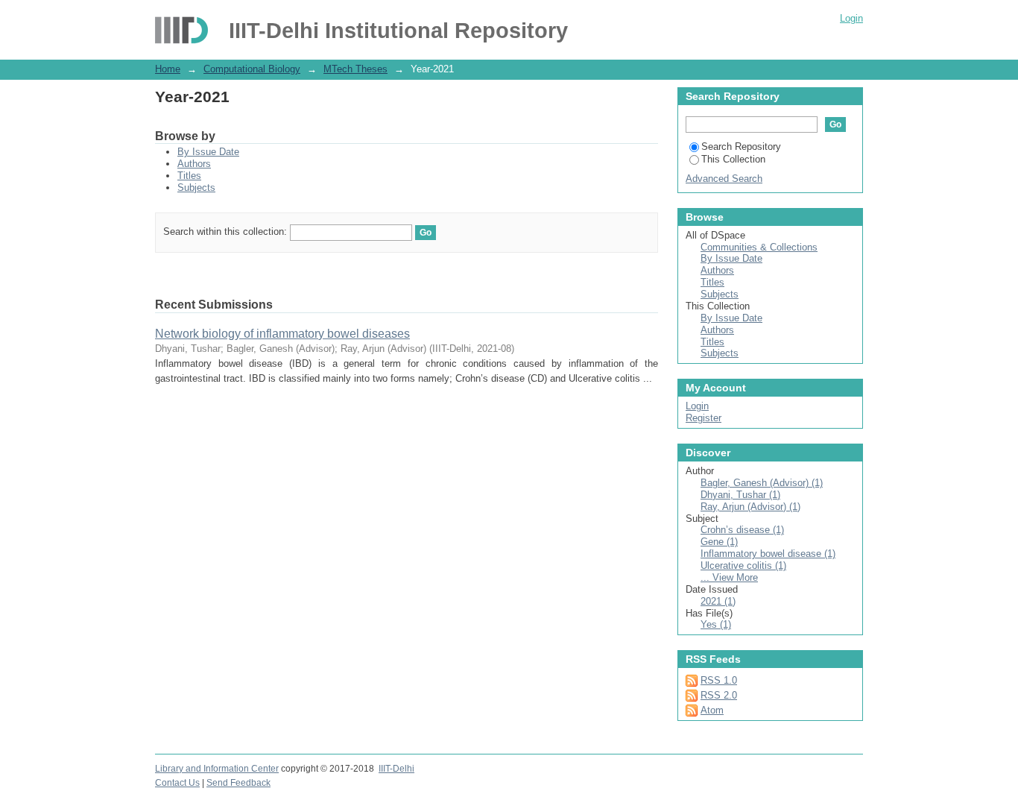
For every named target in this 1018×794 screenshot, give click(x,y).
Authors (194, 163)
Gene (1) (719, 541)
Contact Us (177, 783)
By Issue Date (208, 151)
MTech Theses (355, 69)
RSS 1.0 (719, 680)
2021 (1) (718, 601)
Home (167, 69)
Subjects (196, 187)
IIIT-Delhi (396, 768)
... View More (729, 577)
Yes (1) (716, 624)
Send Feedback (238, 783)
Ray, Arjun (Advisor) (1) (750, 506)
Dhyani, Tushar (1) (740, 494)
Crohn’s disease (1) (742, 529)
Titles (189, 175)
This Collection (733, 159)
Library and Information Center (217, 768)
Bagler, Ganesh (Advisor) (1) (762, 482)
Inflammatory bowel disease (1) (768, 553)
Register (703, 417)
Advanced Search (724, 178)
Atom (712, 710)
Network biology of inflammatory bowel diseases (282, 333)
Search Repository (741, 146)
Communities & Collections (759, 247)
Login (851, 18)
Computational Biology (251, 69)
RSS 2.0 (719, 695)
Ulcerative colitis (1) (743, 565)
